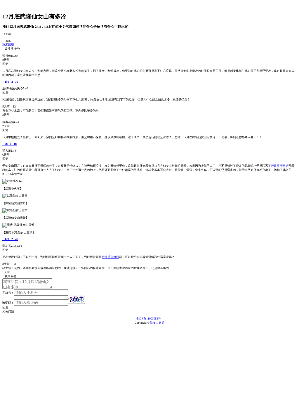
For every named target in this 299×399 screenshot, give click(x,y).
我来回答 (8, 44)
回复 (5, 307)
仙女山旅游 (157, 322)
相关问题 (9, 311)
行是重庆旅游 (279, 165)
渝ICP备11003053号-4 (149, 318)
